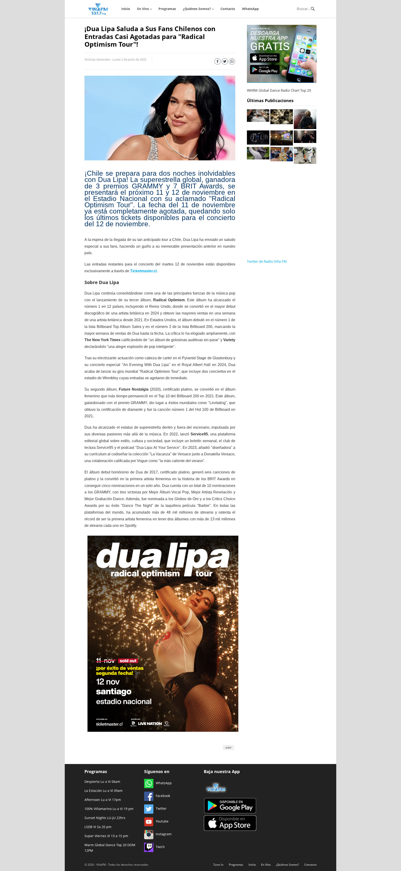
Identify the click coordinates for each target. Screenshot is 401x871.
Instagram (163, 834)
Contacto (227, 8)
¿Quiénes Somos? (197, 8)
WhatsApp (250, 8)
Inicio (125, 8)
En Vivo (143, 8)
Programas (167, 8)
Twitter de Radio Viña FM (267, 261)
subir (228, 747)
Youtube (162, 821)
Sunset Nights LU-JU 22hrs (104, 818)
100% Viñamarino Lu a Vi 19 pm (108, 808)
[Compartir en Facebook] (217, 62)
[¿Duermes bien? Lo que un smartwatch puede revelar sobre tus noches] (258, 143)
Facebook (163, 795)
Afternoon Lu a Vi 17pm (102, 799)
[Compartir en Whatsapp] (232, 62)
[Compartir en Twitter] (225, 62)
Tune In (218, 865)
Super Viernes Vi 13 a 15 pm (106, 836)
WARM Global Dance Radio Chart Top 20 (279, 90)
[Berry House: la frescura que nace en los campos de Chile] (258, 158)
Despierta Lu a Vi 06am (102, 781)
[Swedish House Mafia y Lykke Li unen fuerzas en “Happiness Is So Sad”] (305, 141)
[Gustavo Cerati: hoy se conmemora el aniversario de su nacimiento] (305, 127)
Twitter (161, 808)
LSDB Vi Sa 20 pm (97, 827)
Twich (160, 847)
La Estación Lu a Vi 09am (103, 790)
